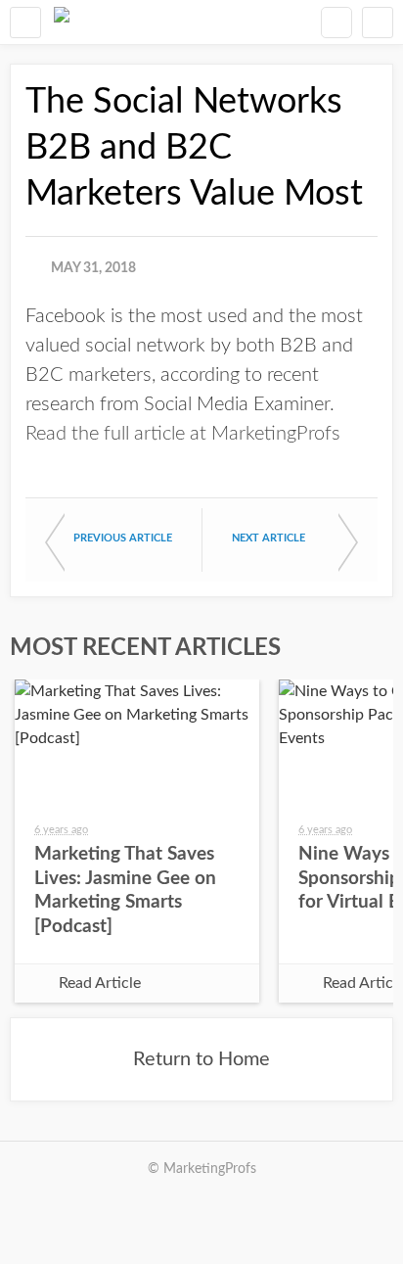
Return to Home (201, 1059)
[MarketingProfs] (61, 22)
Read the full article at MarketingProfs (182, 434)
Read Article (100, 983)
